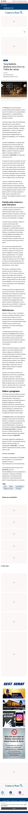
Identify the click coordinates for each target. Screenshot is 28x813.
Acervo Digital (6, 800)
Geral (5, 60)
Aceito (14, 808)
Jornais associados (22, 1)
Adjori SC (14, 1)
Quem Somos (22, 800)
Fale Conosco (14, 800)
